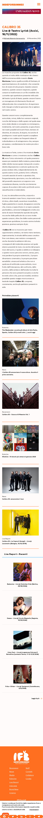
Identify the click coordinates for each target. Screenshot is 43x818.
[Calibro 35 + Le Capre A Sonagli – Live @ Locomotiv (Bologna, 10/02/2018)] (20, 523)
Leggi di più (36, 698)
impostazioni (34, 809)
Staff (28, 768)
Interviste (13, 786)
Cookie (28, 779)
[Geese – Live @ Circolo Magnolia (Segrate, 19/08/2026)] (22, 606)
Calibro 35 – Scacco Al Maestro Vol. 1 (16, 414)
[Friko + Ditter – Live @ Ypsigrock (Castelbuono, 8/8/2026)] (22, 674)
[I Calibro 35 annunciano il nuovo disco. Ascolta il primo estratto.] (20, 354)
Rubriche (12, 779)
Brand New (13, 789)
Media (11, 775)
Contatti (29, 772)
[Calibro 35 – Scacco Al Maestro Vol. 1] (20, 396)
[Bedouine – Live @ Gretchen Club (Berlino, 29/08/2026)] (22, 572)
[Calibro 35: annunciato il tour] (20, 480)
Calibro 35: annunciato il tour (13, 499)
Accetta (5, 814)
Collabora (30, 775)
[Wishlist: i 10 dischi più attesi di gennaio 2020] (20, 438)
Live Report (14, 782)
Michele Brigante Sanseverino (14, 38)
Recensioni (13, 768)
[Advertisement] (21, 723)
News (11, 772)
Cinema (12, 793)
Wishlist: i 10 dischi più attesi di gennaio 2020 (19, 457)
